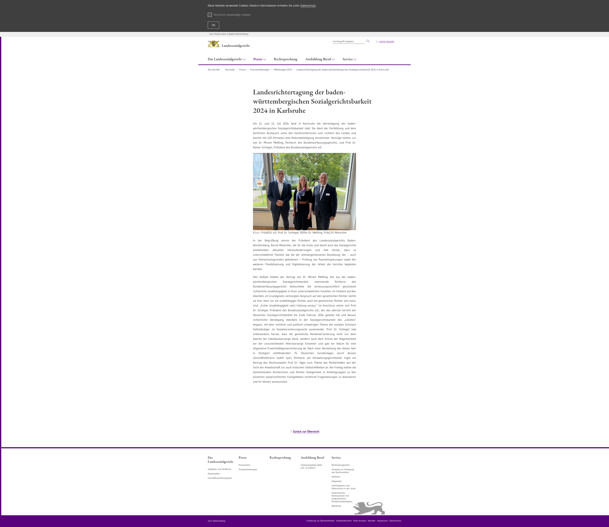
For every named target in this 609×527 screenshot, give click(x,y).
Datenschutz (308, 5)
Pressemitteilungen (248, 469)
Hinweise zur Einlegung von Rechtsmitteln (343, 471)
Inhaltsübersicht (344, 520)
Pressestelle (244, 465)
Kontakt (371, 520)
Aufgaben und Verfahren (219, 469)
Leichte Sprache (386, 41)
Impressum (382, 520)
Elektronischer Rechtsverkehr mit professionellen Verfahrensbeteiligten (342, 497)
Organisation (214, 473)
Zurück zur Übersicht (306, 431)
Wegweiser (337, 481)
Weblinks (336, 476)
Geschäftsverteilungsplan (220, 478)
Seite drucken (359, 520)
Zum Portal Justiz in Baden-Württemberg (228, 34)
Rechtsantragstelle (341, 465)
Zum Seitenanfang (216, 520)
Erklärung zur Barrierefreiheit (320, 520)
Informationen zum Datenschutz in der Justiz (344, 487)
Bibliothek (336, 505)
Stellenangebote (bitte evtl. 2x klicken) (311, 466)
